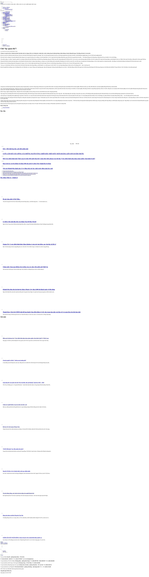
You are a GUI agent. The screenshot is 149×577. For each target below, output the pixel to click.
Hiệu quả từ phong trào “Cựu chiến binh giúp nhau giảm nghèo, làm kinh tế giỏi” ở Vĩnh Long (20, 173)
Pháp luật (4, 25)
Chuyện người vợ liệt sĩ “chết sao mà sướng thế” (14, 360)
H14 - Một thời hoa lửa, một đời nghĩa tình (15, 149)
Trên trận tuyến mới (8, 9)
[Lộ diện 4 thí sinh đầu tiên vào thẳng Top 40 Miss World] (11, 219)
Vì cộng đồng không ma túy (10, 26)
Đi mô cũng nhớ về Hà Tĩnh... (8, 170)
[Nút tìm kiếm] (11, 2)
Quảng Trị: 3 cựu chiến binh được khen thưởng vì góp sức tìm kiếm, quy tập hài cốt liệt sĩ (19, 174)
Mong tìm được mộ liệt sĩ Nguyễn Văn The (13, 515)
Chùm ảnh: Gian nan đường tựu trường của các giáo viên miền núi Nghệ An (17, 175)
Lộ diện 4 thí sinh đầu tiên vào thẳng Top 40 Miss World (13, 172)
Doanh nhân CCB (6, 17)
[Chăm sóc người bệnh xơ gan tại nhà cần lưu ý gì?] (11, 402)
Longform (7, 29)
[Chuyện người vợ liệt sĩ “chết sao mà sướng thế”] (11, 358)
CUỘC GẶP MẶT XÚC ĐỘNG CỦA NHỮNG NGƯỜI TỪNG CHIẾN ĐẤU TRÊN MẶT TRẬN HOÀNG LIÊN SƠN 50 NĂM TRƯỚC (43, 153)
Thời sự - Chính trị (6, 7)
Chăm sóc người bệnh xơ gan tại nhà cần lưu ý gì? (15, 404)
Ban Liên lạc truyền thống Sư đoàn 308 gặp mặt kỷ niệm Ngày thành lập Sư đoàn (27, 163)
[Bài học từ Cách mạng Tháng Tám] (11, 424)
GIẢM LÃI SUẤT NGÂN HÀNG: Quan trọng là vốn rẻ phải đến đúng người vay (22, 537)
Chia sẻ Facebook (6, 107)
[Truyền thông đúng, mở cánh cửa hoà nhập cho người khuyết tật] (11, 491)
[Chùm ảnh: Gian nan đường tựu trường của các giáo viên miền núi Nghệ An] (11, 264)
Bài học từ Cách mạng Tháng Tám (11, 426)
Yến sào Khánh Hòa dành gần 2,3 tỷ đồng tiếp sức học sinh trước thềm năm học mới (28, 168)
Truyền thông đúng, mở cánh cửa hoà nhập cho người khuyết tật (18, 493)
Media (4, 28)
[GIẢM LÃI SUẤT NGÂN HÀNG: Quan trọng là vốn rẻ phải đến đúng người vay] (11, 535)
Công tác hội (7, 11)
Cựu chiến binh (5, 8)
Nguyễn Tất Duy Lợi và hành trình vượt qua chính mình (16, 471)
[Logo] (1, 3)
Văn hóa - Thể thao (6, 24)
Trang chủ (5, 44)
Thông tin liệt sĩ (6, 27)
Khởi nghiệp (7, 18)
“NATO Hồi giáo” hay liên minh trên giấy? (13, 449)
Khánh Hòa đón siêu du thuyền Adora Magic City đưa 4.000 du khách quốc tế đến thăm (29, 289)
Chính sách (5, 16)
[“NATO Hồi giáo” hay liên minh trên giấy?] (11, 446)
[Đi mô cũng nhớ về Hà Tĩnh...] (11, 196)
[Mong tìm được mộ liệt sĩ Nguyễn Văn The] (11, 513)
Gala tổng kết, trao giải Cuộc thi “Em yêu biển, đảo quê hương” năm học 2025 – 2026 (23, 382)
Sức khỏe (4, 23)
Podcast (6, 25)
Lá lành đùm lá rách (8, 15)
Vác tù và (7, 15)
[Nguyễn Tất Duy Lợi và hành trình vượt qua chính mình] (11, 468)
